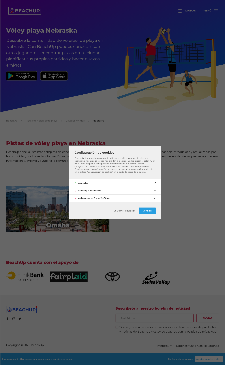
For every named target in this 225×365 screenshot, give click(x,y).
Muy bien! (147, 211)
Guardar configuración (124, 211)
